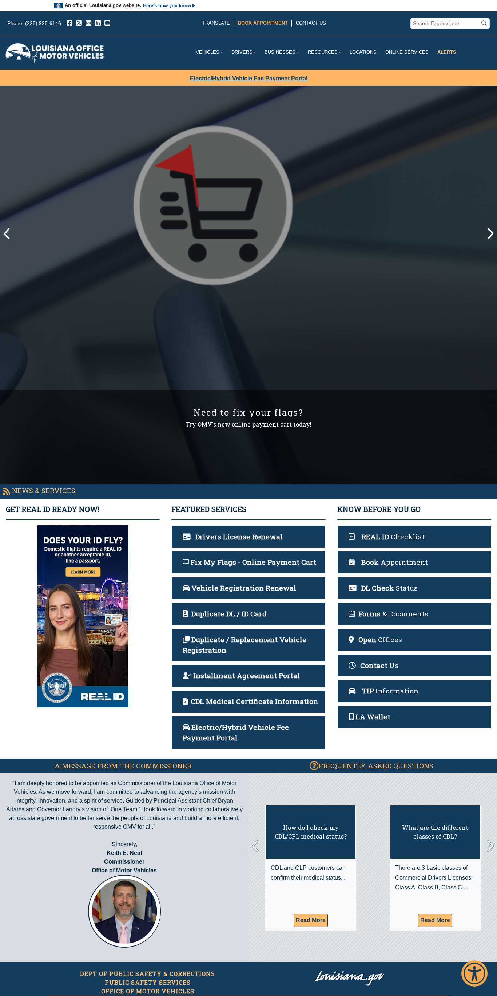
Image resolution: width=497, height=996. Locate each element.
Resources (323, 52)
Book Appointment (263, 23)
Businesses (280, 52)
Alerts (446, 52)
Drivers (242, 52)
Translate (216, 23)
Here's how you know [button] (167, 5)
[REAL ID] (83, 616)
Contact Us (311, 23)
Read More (311, 920)
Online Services (407, 52)
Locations (363, 52)
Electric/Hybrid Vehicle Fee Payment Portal (248, 78)
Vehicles (207, 52)
